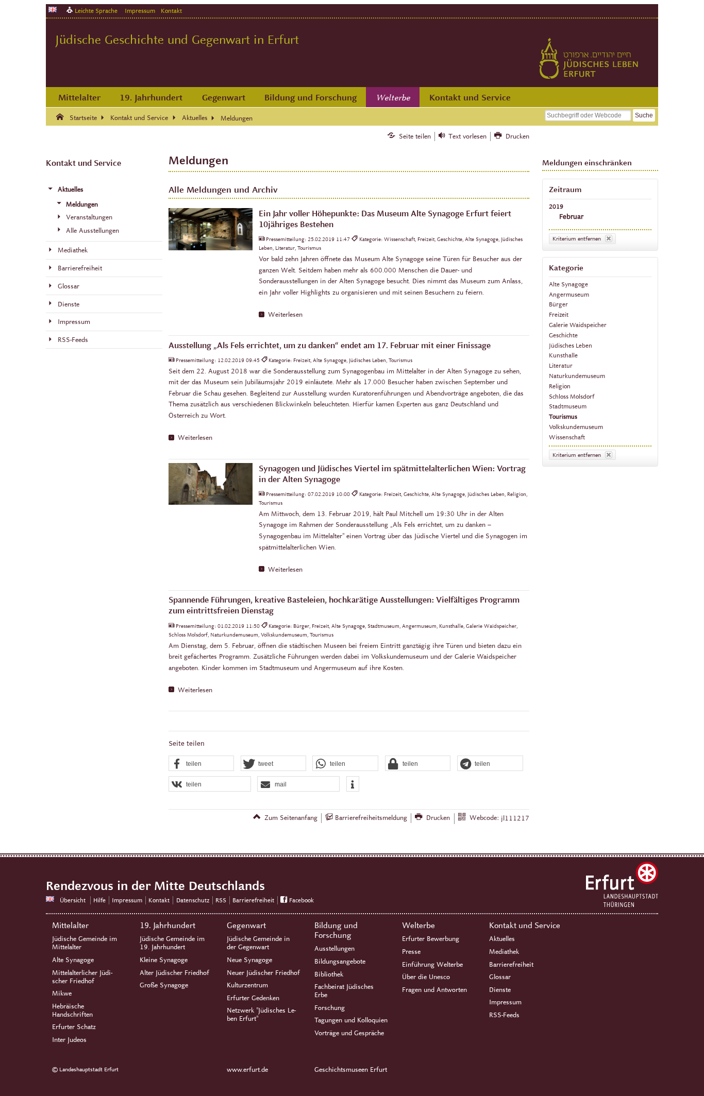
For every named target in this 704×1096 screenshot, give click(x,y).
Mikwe (62, 993)
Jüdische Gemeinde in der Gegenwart (258, 943)
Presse (411, 952)
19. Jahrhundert (151, 97)
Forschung (329, 1008)
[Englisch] (52, 9)
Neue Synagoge (249, 960)
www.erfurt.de (247, 1070)
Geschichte (563, 335)
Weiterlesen (285, 315)
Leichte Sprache (96, 10)
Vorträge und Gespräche (349, 1033)
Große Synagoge (164, 985)
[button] (201, 764)
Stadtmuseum (567, 406)
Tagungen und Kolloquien (351, 1020)
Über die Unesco (426, 977)
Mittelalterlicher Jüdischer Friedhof (82, 977)
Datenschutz (192, 900)
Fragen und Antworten (434, 990)
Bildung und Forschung (310, 97)
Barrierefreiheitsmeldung (371, 818)
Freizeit (558, 314)
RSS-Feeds (504, 1015)
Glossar (500, 977)
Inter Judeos (69, 1040)
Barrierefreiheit (253, 900)
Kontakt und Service (470, 97)
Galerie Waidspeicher (578, 325)
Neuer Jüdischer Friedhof (263, 973)
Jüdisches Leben (570, 345)
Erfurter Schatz (74, 1027)
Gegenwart (223, 97)
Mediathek (504, 952)
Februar (571, 216)
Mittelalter (79, 97)
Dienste (500, 990)
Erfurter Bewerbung (430, 939)
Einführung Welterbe (432, 965)
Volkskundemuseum (576, 427)
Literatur (561, 365)
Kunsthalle (563, 355)
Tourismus (563, 416)
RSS (220, 900)
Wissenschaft (567, 437)
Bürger (558, 304)
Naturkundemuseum (577, 376)
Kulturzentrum (247, 985)
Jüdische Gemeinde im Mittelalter (84, 943)
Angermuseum (569, 294)
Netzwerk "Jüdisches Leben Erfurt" (261, 1014)
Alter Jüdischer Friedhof (174, 973)
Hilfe (99, 900)
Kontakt (171, 10)
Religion (560, 386)
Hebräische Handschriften (72, 1010)
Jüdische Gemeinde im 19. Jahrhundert (172, 943)
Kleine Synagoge (164, 960)
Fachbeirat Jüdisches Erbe (344, 991)
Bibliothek (328, 974)
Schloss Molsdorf (571, 396)
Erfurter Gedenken (253, 998)
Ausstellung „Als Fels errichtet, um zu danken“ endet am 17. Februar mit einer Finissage (330, 345)
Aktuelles (502, 939)
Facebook (301, 900)
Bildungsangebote (339, 961)
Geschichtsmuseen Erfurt (350, 1070)
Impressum (140, 10)
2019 (556, 206)
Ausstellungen (334, 949)
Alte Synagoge (568, 284)
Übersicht (73, 900)
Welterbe (393, 98)
